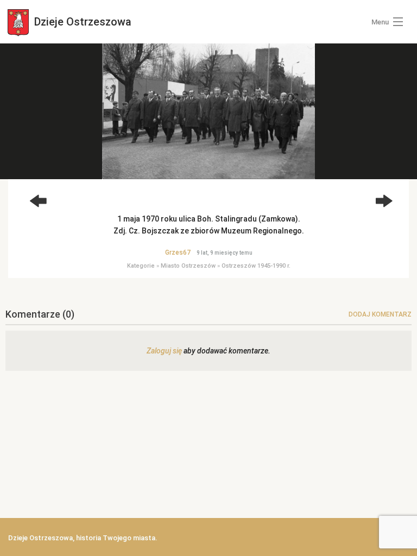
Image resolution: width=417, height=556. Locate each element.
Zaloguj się (164, 350)
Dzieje (81, 21)
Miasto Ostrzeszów (188, 265)
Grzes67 (178, 252)
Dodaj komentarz (380, 314)
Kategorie (141, 265)
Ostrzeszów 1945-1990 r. (256, 265)
